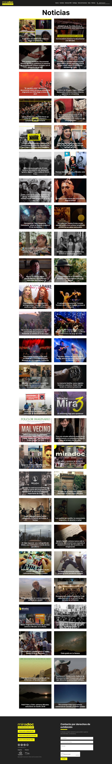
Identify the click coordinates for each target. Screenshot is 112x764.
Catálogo (75, 3)
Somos (57, 3)
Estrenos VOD (68, 3)
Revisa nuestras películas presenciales (27, 735)
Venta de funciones (82, 3)
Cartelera (62, 3)
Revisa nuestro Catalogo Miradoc (26, 731)
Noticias (93, 3)
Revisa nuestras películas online (26, 739)
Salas (89, 3)
